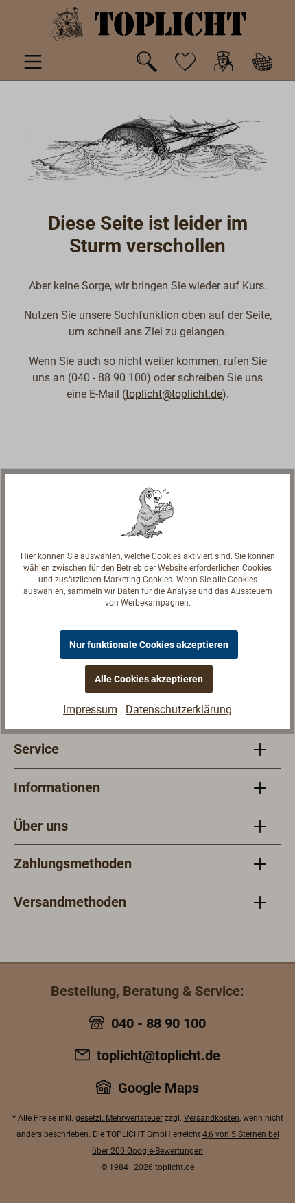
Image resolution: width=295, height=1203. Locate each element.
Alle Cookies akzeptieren (149, 679)
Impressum (90, 709)
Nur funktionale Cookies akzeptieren (148, 644)
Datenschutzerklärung (179, 709)
